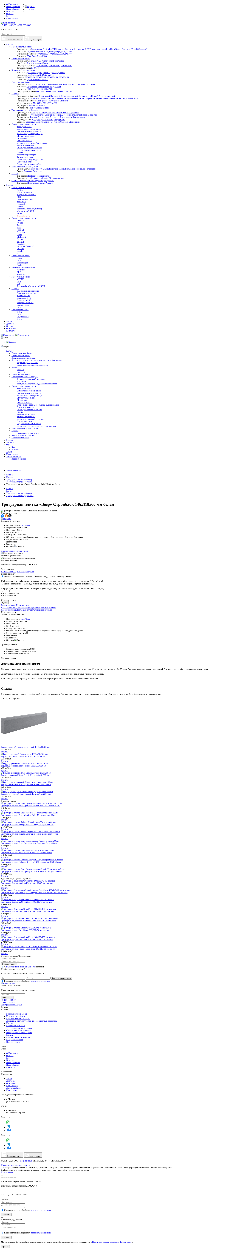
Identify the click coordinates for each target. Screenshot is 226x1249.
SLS (45, 84)
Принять (5, 1247)
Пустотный (55, 96)
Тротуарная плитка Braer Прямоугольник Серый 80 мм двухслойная (31, 871)
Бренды (9, 440)
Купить (5, 603)
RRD (41, 75)
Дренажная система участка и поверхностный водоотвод (37, 360)
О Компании (12, 4)
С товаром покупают (42, 610)
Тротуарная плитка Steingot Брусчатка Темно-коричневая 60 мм (29, 834)
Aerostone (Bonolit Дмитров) (134, 49)
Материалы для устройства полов (32, 143)
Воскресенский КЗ (44, 98)
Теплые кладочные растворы (30, 133)
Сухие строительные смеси (24, 124)
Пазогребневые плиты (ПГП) (25, 166)
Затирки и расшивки (26, 416)
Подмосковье (49, 112)
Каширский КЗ (90, 98)
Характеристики (8, 610)
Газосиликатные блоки (22, 47)
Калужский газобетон (74, 49)
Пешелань (53, 169)
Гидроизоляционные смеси (29, 150)
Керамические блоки (21, 58)
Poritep (46, 49)
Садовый (64, 122)
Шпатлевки (22, 138)
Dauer (19, 234)
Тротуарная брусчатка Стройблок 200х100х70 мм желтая (26, 902)
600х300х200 (54, 54)
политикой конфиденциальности (21, 967)
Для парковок (47, 119)
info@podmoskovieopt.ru (11, 1005)
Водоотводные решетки (27, 362)
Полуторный (53, 101)
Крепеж (15, 173)
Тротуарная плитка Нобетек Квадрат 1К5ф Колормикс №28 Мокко (31, 862)
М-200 (48, 103)
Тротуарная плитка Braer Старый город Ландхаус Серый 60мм (29, 843)
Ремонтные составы (26, 145)
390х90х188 (64, 77)
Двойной (64, 101)
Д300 (29, 56)
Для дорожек (43, 117)
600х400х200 (54, 91)
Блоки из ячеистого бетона (23, 435)
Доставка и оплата (24, 610)
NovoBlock (21, 202)
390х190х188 (52, 77)
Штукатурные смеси (26, 136)
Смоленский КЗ (60, 98)
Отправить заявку (9, 964)
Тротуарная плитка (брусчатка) (30, 379)
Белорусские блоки (20, 438)
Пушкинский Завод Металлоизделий (47, 178)
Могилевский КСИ (67, 84)
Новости (10, 11)
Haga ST (20, 230)
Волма (46, 169)
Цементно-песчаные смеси (29, 129)
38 (37, 68)
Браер (58, 112)
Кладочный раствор (26, 414)
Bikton (19, 213)
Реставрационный (107, 96)
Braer (55, 61)
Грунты (20, 152)
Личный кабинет (13, 456)
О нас (8, 445)
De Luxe (20, 249)
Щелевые (44, 108)
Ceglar (61, 61)
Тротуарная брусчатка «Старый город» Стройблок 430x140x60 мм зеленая (34, 892)
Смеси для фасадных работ (29, 164)
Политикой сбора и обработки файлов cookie (112, 1242)
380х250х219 (66, 65)
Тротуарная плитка (35, 115)
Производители (13, 1042)
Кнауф (34, 169)
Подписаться (7, 997)
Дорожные (30, 122)
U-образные (42, 51)
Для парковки (66, 117)
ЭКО (92, 84)
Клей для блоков (24, 126)
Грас (79, 84)
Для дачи (33, 117)
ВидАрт (20, 241)
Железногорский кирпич (28, 291)
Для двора (54, 117)
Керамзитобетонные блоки (23, 70)
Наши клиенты (13, 6)
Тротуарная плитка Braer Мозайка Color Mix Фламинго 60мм (28, 815)
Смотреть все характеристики (14, 551)
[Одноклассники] (6, 515)
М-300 (54, 103)
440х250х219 (54, 65)
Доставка (10, 1081)
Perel (19, 227)
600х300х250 (42, 91)
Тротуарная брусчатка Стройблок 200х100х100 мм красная (27, 911)
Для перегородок (56, 51)
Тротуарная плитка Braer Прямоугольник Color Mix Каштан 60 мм (30, 806)
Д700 (49, 89)
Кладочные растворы (26, 155)
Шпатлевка (22, 400)
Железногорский (117, 98)
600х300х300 (42, 54)
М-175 (42, 103)
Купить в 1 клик (23, 605)
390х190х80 (41, 77)
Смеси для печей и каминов (29, 148)
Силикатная (38, 171)
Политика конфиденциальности (15, 1165)
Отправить (6, 1215)
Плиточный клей (24, 162)
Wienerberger (47, 61)
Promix (20, 223)
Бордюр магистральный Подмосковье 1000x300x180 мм (26, 784)
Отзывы (9, 14)
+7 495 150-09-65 (8, 25)
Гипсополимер (78, 169)
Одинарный (41, 101)
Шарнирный (74, 122)
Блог (8, 16)
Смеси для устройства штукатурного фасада (36, 426)
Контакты (10, 1067)
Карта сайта (11, 1090)
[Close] (2, 1175)
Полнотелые (42, 80)
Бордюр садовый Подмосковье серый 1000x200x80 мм (25, 747)
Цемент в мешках (24, 141)
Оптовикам (11, 1083)
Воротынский (103, 98)
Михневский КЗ (75, 98)
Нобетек (65, 112)
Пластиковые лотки (36, 183)
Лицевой (41, 105)
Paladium (20, 244)
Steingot (34, 112)
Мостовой (55, 122)
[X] (10, 515)
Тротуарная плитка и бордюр (25, 110)
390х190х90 (30, 77)
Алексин (35, 75)
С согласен (24, 967)
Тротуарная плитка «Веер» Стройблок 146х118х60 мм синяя (28, 949)
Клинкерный (85, 96)
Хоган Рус (48, 75)
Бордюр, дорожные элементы (67, 115)
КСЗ (87, 49)
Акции (9, 452)
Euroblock (110, 49)
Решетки (49, 183)
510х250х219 (42, 65)
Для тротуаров (78, 117)
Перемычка (32, 51)
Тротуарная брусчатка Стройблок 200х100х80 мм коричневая (28, 921)
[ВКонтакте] (2, 515)
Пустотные (32, 80)
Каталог (9, 351)
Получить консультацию (61, 978)
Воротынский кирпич (26, 293)
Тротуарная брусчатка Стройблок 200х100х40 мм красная (27, 883)
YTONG (35, 84)
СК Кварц (21, 237)
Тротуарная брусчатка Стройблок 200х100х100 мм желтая (27, 939)
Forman (68, 169)
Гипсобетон (91, 169)
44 (35, 68)
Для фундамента (58, 72)
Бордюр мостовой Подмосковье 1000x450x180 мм (23, 756)
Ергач (39, 169)
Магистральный (43, 122)
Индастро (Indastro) (25, 246)
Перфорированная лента (38, 176)
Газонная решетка (89, 115)
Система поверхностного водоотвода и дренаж (33, 180)
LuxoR (20, 251)
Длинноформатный (69, 96)
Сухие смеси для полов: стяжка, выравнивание (38, 405)
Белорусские (36, 49)
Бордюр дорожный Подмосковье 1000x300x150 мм (23, 766)
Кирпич (15, 94)
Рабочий (33, 105)
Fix (18, 253)
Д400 (34, 56)
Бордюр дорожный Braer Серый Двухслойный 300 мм (25, 775)
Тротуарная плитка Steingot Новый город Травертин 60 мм (27, 824)
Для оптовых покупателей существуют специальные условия (28, 607)
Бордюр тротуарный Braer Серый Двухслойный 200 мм (26, 794)
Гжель (33, 61)
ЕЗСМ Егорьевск (56, 49)
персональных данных (41, 1210)
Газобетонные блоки (21, 82)
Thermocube (53, 84)
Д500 (39, 56)
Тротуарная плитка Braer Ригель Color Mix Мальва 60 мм (26, 853)
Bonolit (118, 49)
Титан (19, 225)
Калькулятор (12, 18)
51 (32, 68)
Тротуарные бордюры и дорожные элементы (37, 384)
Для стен (68, 51)
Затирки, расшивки (25, 157)
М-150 (36, 103)
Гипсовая (28, 171)
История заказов (19, 459)
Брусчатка (49, 115)
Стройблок (74, 112)
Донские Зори (132, 98)
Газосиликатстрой (97, 49)
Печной (94, 96)
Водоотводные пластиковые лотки (32, 365)
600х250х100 (66, 54)
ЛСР (39, 61)
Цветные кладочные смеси (29, 131)
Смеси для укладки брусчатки (30, 159)
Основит (21, 220)
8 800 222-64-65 (24, 25)
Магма (62, 169)
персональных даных (40, 981)
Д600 (44, 56)
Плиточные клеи (24, 421)
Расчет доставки (8, 605)
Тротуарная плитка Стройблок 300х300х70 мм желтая (25, 930)
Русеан (20, 239)
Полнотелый (44, 96)
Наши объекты (12, 9)
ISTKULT (85, 84)
